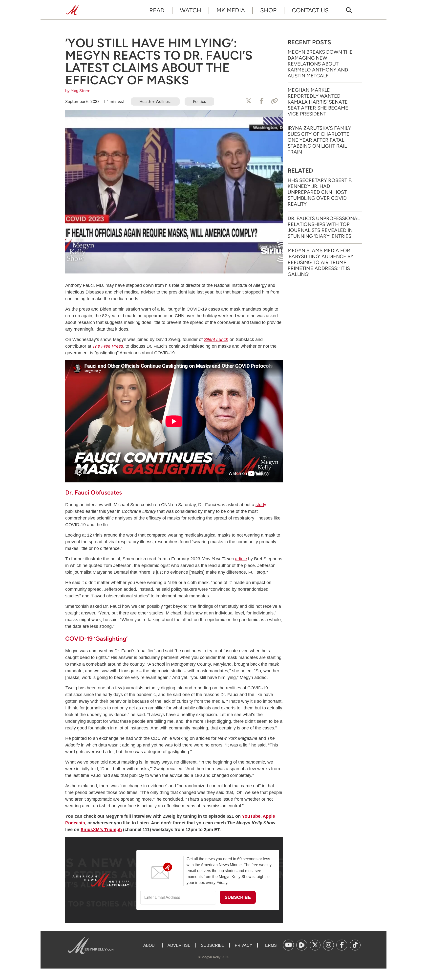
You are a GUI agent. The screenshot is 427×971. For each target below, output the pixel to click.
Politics (199, 101)
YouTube (251, 816)
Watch (190, 10)
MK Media (230, 10)
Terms (270, 945)
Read (157, 10)
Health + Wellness (155, 101)
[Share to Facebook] (261, 101)
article (241, 558)
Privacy (243, 945)
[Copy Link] (274, 101)
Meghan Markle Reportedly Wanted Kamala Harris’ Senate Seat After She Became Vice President (318, 102)
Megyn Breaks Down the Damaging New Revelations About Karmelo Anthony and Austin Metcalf (320, 64)
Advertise (179, 945)
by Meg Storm (77, 90)
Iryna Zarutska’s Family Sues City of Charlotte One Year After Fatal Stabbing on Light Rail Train (319, 140)
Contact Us (310, 10)
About (150, 945)
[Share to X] (249, 101)
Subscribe (212, 945)
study (261, 504)
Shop (268, 10)
